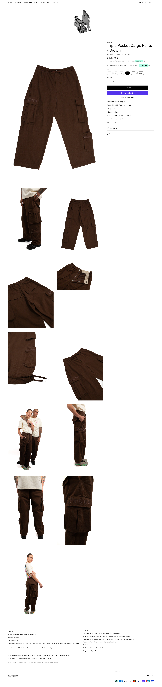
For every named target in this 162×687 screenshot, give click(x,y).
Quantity (109, 77)
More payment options (127, 97)
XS (111, 73)
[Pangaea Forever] (81, 22)
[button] (140, 2)
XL (134, 73)
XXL (140, 73)
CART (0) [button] (151, 2)
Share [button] (111, 134)
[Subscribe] (152, 671)
